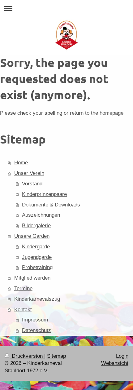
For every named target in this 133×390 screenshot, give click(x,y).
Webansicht (114, 363)
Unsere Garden (31, 236)
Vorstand (32, 184)
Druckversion (27, 356)
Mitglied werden (32, 278)
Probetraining (37, 267)
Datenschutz (36, 330)
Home (21, 163)
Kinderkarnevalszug (37, 299)
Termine (23, 288)
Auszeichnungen (41, 215)
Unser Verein (29, 173)
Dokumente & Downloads (51, 205)
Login (122, 356)
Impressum (35, 320)
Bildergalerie (36, 225)
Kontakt (23, 309)
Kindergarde (36, 247)
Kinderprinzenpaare (44, 194)
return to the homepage (96, 113)
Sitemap (56, 356)
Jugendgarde (37, 257)
